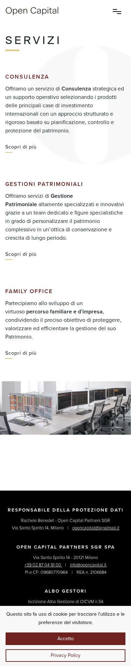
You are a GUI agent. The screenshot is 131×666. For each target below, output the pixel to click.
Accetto (65, 639)
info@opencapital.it (88, 565)
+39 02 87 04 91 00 (43, 565)
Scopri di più (21, 147)
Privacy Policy (65, 655)
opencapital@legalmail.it (95, 528)
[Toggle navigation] (117, 11)
